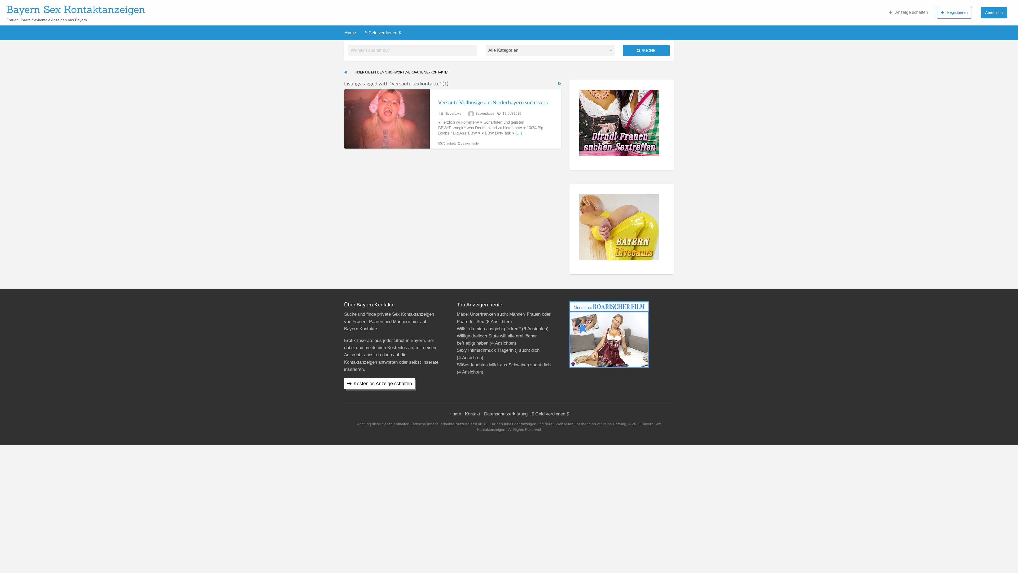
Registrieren (957, 12)
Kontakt (472, 413)
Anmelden (994, 12)
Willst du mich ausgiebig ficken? (489, 328)
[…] (519, 133)
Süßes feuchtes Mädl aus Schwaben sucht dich (504, 364)
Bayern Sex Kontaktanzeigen (75, 9)
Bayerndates (485, 113)
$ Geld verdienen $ (383, 33)
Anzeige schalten (911, 12)
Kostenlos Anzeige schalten (383, 383)
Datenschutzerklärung (506, 413)
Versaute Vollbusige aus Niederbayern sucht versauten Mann (506, 102)
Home (350, 33)
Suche (648, 50)
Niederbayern (454, 113)
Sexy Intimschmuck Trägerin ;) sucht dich (498, 350)
